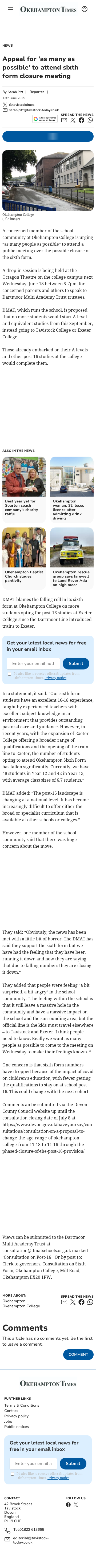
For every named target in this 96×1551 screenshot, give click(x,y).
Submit (76, 664)
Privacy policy (16, 1416)
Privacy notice (55, 678)
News (7, 45)
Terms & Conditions (21, 1405)
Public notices (16, 1426)
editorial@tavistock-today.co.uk (31, 1540)
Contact (11, 1410)
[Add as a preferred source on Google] (45, 119)
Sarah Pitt (15, 92)
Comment (78, 1354)
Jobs (8, 1421)
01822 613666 (31, 1530)
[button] (10, 9)
